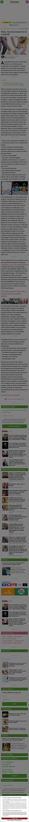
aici (14, 806)
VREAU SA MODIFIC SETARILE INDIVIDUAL (14, 820)
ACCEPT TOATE (14, 818)
